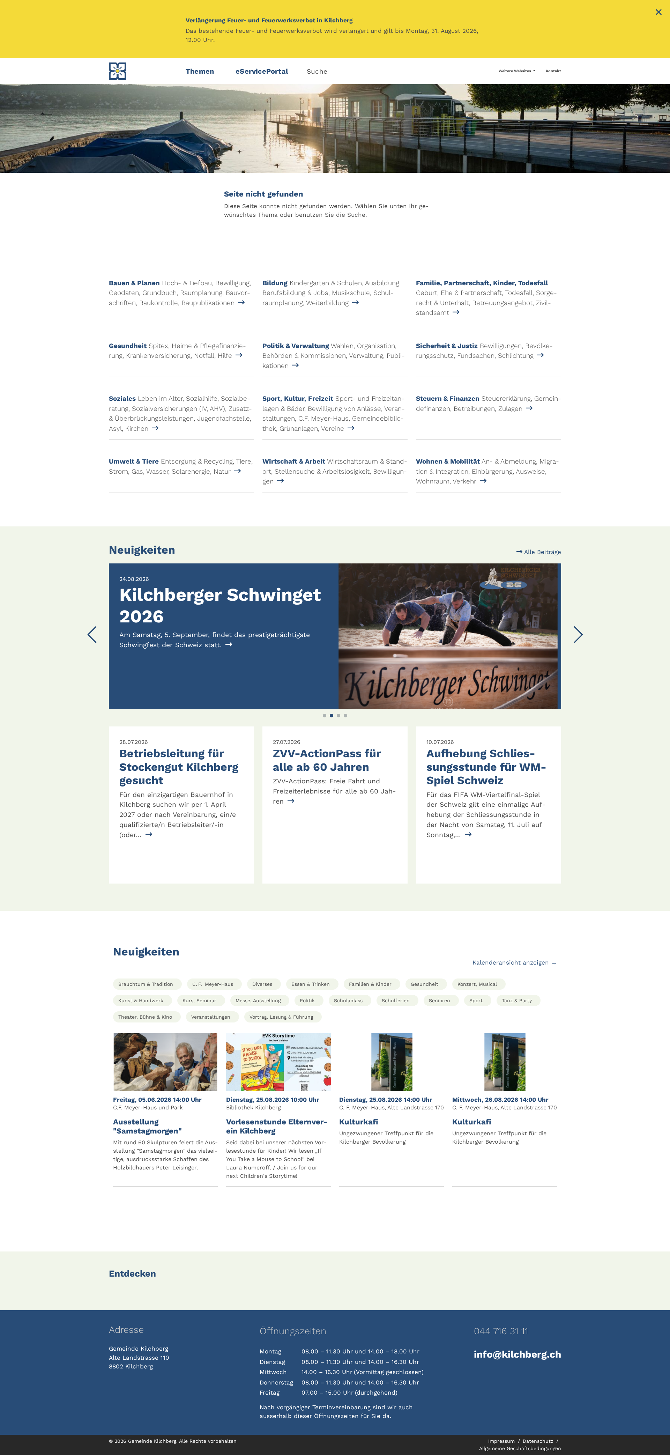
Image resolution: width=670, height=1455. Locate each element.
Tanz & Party (517, 1000)
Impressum (502, 1441)
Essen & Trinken (310, 984)
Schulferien (396, 1000)
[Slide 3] (338, 715)
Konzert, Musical (477, 984)
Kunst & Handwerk (140, 1000)
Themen (200, 71)
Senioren (439, 1000)
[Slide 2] (331, 715)
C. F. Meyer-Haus (212, 984)
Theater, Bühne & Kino (145, 1017)
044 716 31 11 (501, 1331)
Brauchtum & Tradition (145, 984)
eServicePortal (262, 71)
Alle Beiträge (541, 551)
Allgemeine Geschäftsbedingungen (520, 1448)
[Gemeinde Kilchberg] (143, 71)
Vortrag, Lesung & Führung (281, 1017)
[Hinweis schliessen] (658, 13)
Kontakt (553, 71)
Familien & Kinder (370, 984)
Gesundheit (424, 984)
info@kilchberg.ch (517, 1354)
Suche (317, 71)
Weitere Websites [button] (515, 71)
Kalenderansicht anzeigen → (514, 962)
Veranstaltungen (210, 1017)
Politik (307, 1000)
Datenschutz (539, 1441)
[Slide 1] (324, 715)
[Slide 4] (345, 715)
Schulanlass (348, 1000)
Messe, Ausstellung (258, 1000)
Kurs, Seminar (199, 1000)
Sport (476, 1000)
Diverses (262, 984)
